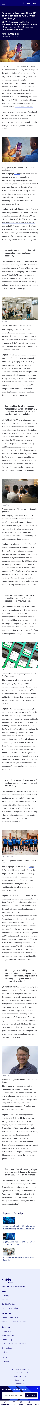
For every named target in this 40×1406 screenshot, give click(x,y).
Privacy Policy (20, 1380)
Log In (35, 3)
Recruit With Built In (10, 1318)
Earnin (17, 173)
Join (28, 3)
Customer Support (9, 1331)
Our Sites (5, 1362)
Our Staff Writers (8, 1304)
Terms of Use (20, 1383)
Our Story (5, 1296)
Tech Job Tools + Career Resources (15, 1344)
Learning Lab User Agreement (20, 1369)
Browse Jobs (7, 1348)
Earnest (20, 339)
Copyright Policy (20, 1376)
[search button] (23, 3)
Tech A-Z (5, 1352)
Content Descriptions (10, 1308)
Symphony (18, 1085)
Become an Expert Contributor (14, 1322)
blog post (18, 929)
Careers (5, 1300)
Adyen (17, 680)
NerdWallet (19, 515)
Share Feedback (8, 1336)
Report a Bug (7, 1340)
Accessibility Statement (20, 1373)
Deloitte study (17, 895)
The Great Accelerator (24, 106)
